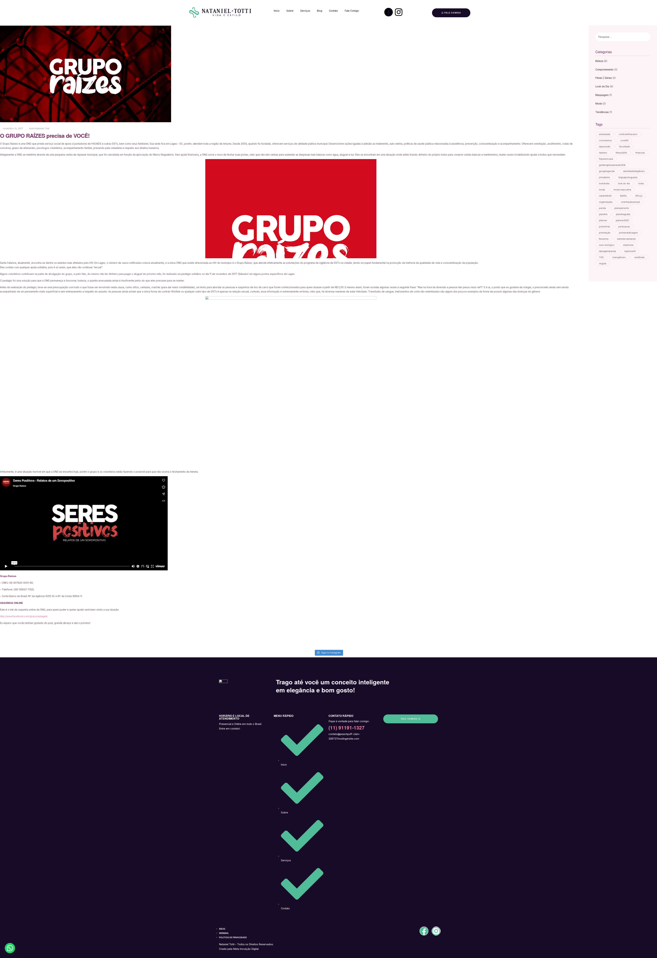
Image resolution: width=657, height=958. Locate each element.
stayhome (628, 245)
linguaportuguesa (628, 177)
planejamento (621, 208)
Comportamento (604, 69)
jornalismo (604, 177)
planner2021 (622, 220)
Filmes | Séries (603, 77)
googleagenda (607, 171)
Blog (319, 10)
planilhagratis (623, 214)
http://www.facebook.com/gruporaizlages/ (24, 616)
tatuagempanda (607, 251)
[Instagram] (398, 12)
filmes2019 (621, 152)
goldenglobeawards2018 (612, 165)
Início (277, 10)
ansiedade (604, 134)
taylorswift (630, 251)
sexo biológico (607, 245)
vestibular (639, 257)
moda (602, 189)
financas (640, 152)
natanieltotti (605, 195)
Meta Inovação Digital (246, 948)
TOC (601, 257)
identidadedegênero (634, 171)
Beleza (599, 60)
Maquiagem (602, 94)
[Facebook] (388, 12)
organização (606, 201)
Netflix (623, 195)
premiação (604, 232)
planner (603, 220)
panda (602, 208)
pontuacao (624, 226)
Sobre (289, 10)
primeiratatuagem (628, 232)
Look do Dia (602, 86)
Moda (598, 103)
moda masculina (622, 189)
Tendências (602, 112)
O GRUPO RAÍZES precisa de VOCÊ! (45, 135)
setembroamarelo (626, 238)
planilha (603, 214)
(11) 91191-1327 (346, 727)
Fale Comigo (352, 10)
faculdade (624, 146)
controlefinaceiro (628, 134)
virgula (602, 263)
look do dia (624, 183)
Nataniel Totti (42, 128)
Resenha (603, 238)
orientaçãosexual (630, 201)
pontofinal (604, 226)
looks (641, 183)
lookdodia (604, 183)
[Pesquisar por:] (613, 36)
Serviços (305, 10)
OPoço (638, 195)
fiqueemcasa (606, 158)
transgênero (619, 257)
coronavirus (605, 140)
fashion (603, 152)
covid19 (624, 140)
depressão (604, 146)
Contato (333, 10)
